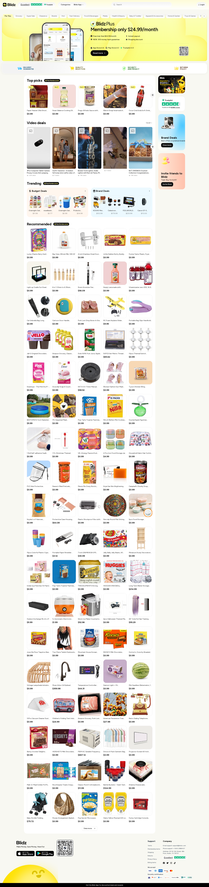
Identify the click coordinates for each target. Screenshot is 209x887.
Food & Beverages (91, 16)
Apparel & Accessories (154, 16)
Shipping (151, 852)
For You (8, 16)
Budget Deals (39, 190)
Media (105, 16)
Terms (150, 845)
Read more (98, 53)
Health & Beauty (118, 16)
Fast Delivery (74, 16)
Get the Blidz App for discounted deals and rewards (104, 885)
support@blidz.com (179, 845)
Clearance (43, 16)
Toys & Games (190, 16)
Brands (54, 16)
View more (88, 828)
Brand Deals (102, 190)
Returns (150, 856)
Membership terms (154, 849)
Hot (63, 16)
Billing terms (152, 862)
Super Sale (31, 16)
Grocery (19, 16)
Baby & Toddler (135, 16)
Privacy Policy (152, 859)
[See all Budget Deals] (85, 191)
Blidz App (78, 5)
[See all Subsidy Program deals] (149, 191)
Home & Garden (174, 16)
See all (148, 123)
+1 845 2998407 (179, 848)
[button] (38, 100)
